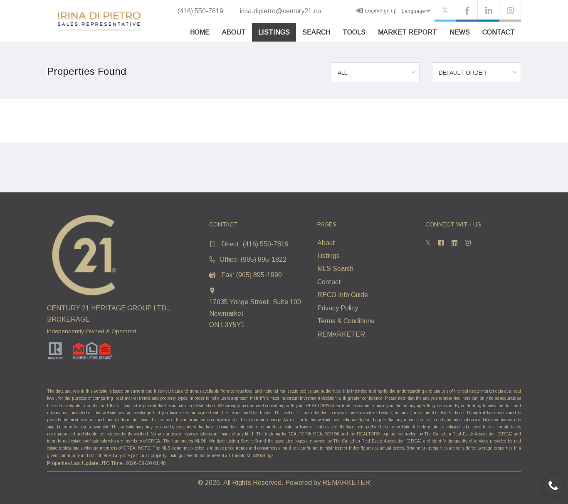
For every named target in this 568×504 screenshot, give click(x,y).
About (234, 32)
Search (316, 32)
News (459, 32)
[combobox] (375, 72)
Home (200, 32)
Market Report (407, 32)
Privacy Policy (337, 308)
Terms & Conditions (345, 321)
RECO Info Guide (342, 294)
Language (414, 11)
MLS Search (335, 268)
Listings (274, 32)
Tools (354, 32)
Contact (498, 32)
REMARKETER (341, 334)
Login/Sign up (380, 11)
